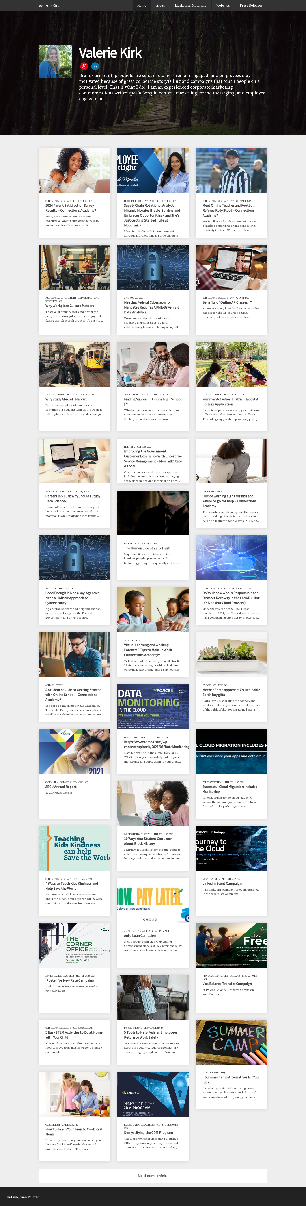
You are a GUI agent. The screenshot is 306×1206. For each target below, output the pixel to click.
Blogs (160, 5)
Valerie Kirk (49, 5)
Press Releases (251, 5)
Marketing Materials (190, 5)
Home (141, 5)
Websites (223, 5)
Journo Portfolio (29, 1197)
